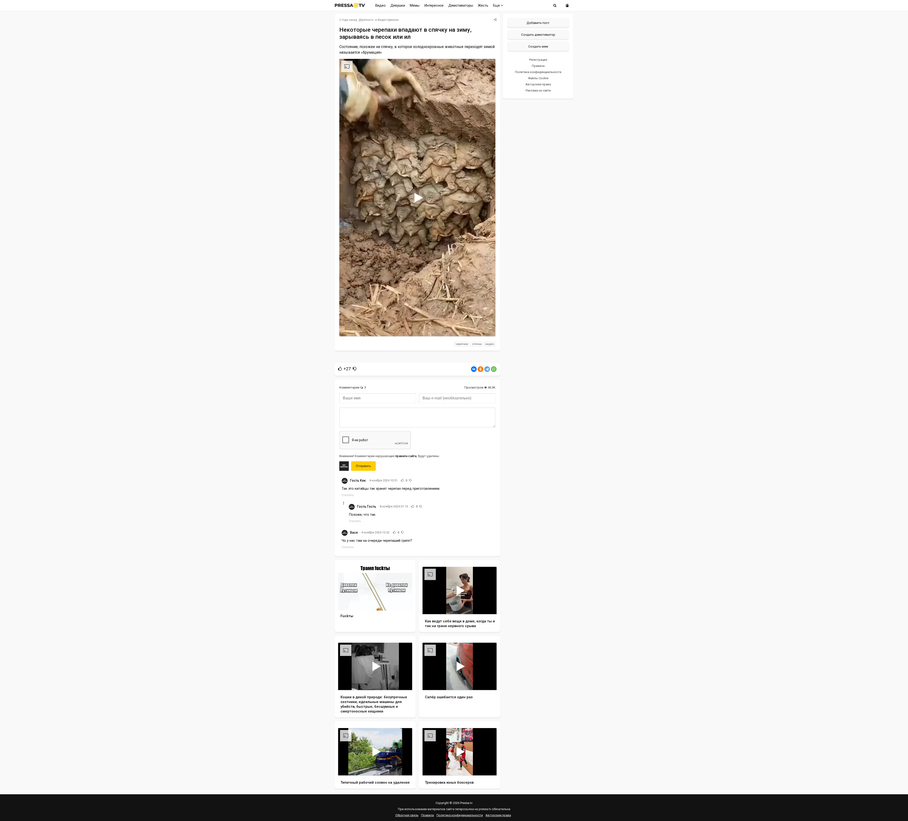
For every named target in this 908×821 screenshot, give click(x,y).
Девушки (397, 5)
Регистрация (538, 59)
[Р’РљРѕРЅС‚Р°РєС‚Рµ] (474, 369)
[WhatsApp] (494, 369)
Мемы (414, 5)
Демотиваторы (460, 5)
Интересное (434, 5)
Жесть (483, 5)
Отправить (363, 466)
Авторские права (538, 84)
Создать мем (538, 46)
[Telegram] (487, 369)
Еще (497, 5)
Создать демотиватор (538, 34)
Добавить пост (538, 23)
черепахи (461, 344)
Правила (538, 66)
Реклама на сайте (538, 90)
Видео (380, 5)
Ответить (348, 495)
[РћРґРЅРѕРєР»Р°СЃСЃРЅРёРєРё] (480, 369)
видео (489, 344)
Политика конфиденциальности (538, 72)
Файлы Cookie (538, 78)
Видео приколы (388, 20)
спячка (477, 344)
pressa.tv (368, 20)
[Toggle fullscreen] (486, 328)
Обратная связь (407, 815)
